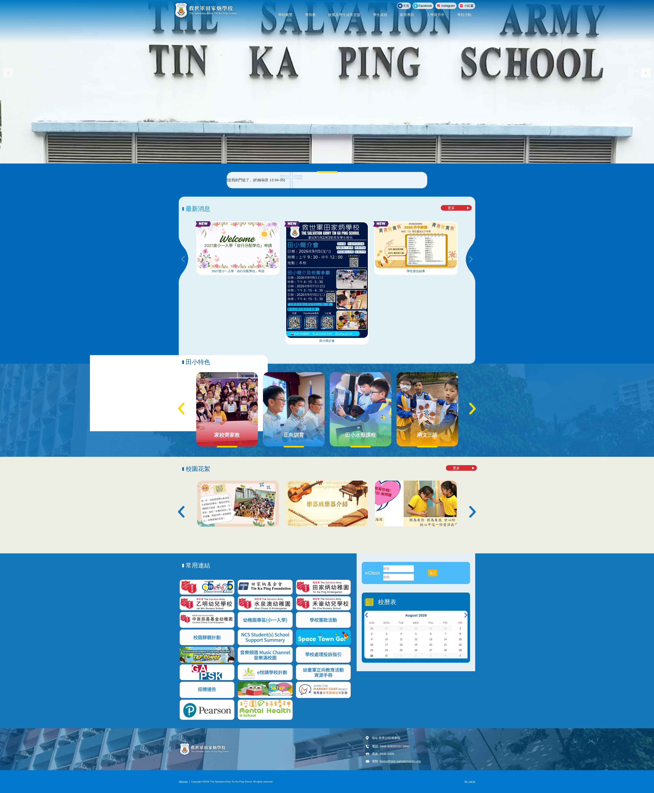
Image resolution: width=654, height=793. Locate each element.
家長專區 (407, 15)
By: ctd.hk (470, 781)
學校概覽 (285, 15)
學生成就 (380, 15)
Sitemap (183, 781)
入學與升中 (436, 15)
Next (471, 259)
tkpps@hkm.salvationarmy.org (400, 761)
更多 (451, 208)
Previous (183, 259)
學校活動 (464, 15)
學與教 (310, 15)
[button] (646, 73)
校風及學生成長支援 (344, 15)
